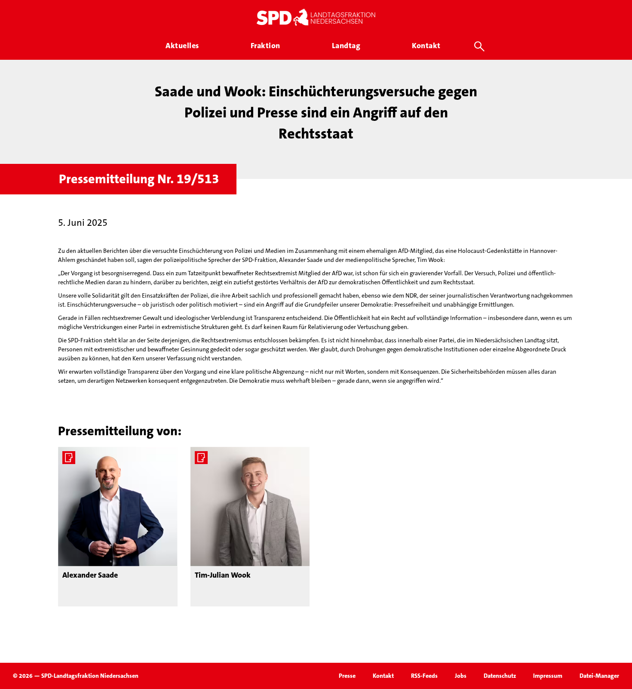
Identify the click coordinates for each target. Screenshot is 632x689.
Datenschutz (500, 676)
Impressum (547, 676)
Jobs (460, 676)
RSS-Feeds (424, 676)
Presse (347, 676)
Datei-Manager (599, 676)
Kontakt (383, 676)
